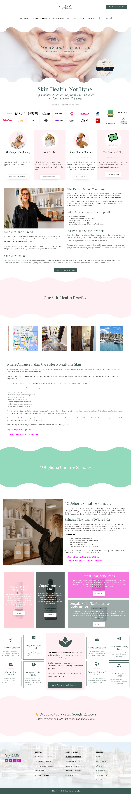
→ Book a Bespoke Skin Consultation (82, 556)
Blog (84, 18)
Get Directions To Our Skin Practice (23, 434)
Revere (90, 411)
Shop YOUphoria (101, 761)
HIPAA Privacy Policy (102, 775)
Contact (90, 18)
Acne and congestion (14, 392)
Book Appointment (59, 18)
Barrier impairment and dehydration (19, 404)
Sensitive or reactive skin (15, 397)
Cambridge (107, 411)
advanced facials (85, 245)
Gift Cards (77, 18)
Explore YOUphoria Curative (80, 560)
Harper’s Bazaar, (95, 202)
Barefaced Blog (100, 770)
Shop (68, 18)
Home (20, 18)
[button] (100, 18)
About (26, 18)
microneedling (97, 245)
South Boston (97, 411)
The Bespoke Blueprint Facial (14, 260)
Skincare (97, 560)
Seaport (116, 411)
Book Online (99, 757)
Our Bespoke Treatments (40, 18)
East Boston (83, 411)
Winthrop (35, 411)
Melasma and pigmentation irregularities (21, 395)
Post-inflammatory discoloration (18, 399)
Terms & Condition (101, 780)
